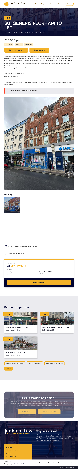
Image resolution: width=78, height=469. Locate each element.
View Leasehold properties (54, 363)
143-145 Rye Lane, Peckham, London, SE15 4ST (22, 246)
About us (53, 4)
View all (8, 368)
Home (37, 4)
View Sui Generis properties (14, 363)
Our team (61, 4)
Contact (69, 4)
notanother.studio (18, 464)
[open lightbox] (39, 143)
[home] (15, 4)
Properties (44, 4)
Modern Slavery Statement (66, 467)
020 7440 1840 (11, 456)
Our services (52, 463)
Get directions (39, 50)
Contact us (70, 463)
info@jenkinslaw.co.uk (13, 450)
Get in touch (26, 412)
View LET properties (34, 363)
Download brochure (16, 50)
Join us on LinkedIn (49, 412)
